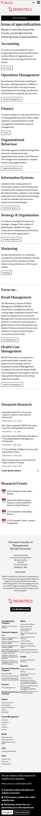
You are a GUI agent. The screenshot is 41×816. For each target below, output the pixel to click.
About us (5, 727)
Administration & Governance (26, 629)
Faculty (22, 671)
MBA (3, 635)
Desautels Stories (7, 739)
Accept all (7, 812)
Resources (5, 761)
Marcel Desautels (26, 626)
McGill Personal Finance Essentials (11, 693)
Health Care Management (12, 385)
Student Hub (6, 759)
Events (4, 710)
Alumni (4, 724)
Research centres (26, 678)
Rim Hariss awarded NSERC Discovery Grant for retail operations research (19, 426)
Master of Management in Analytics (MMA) (10, 638)
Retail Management (10, 340)
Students (5, 720)
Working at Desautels (9, 751)
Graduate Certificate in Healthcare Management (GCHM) (10, 657)
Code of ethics (25, 641)
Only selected (21, 812)
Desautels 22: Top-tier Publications (27, 674)
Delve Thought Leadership (29, 652)
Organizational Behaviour (12, 168)
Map (25, 567)
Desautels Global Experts (28, 649)
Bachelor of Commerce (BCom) (9, 627)
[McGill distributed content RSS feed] (38, 470)
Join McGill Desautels (21, 609)
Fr (34, 2)
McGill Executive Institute (10, 676)
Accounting (7, 68)
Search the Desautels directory (27, 660)
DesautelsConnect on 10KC (9, 742)
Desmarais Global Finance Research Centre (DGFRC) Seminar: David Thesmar (19, 503)
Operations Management (11, 99)
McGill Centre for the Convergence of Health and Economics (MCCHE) (29, 681)
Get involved (6, 705)
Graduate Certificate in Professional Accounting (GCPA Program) (10, 662)
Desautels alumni (7, 702)
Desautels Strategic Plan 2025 (28, 633)
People (23, 657)
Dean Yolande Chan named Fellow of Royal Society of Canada (18, 461)
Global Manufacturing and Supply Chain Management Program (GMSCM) (11, 651)
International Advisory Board (27, 646)
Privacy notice (20, 572)
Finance (6, 133)
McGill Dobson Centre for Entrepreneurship (29, 692)
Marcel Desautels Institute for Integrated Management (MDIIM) (29, 687)
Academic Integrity (26, 643)
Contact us (18, 567)
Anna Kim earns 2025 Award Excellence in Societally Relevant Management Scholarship (20, 438)
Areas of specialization (27, 669)
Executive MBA (7, 673)
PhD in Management (9, 687)
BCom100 (5, 712)
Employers (5, 722)
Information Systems (10, 208)
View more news (11, 471)
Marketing (6, 273)
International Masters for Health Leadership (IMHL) (10, 679)
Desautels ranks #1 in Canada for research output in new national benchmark (17, 415)
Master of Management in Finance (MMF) (10, 642)
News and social (7, 737)
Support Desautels (8, 707)
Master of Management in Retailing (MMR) (10, 646)
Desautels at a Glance (27, 624)
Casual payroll (6, 764)
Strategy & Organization (11, 239)
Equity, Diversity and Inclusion (27, 637)
